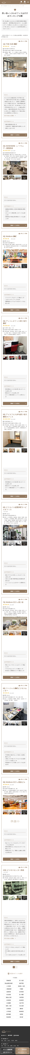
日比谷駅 (21, 1005)
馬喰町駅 (8, 980)
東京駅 (21, 1017)
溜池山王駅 (8, 997)
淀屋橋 (11, 1045)
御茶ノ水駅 (8, 1005)
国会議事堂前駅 (9, 983)
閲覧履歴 (10, 1035)
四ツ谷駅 (21, 980)
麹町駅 (21, 1008)
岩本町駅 (21, 991)
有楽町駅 (21, 1000)
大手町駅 (8, 1011)
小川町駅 (8, 986)
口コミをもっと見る (9, 115)
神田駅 (21, 1014)
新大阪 (15, 1045)
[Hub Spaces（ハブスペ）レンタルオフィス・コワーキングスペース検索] (6, 1)
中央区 (8, 1040)
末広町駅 (8, 994)
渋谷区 (5, 1040)
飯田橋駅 (8, 1014)
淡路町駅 (8, 991)
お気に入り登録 (23, 41)
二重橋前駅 (8, 989)
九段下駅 (21, 1003)
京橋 (17, 1045)
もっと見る (24, 75)
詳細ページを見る (15, 135)
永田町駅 (8, 1008)
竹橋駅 (21, 989)
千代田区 (15, 977)
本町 (8, 1045)
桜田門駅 (21, 983)
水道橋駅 (8, 1003)
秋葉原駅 (8, 1017)
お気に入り (5, 1035)
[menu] (28, 2)
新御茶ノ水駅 (21, 986)
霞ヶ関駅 (21, 994)
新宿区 (16, 1040)
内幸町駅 (8, 1000)
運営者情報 (17, 1035)
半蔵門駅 (21, 997)
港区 (2, 1040)
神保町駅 (21, 1011)
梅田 (2, 1045)
